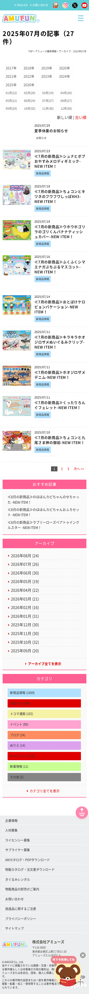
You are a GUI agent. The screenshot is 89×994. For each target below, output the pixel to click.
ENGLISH (22, 5)
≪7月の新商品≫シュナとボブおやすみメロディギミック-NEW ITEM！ (59, 161)
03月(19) (48, 92)
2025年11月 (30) (25, 633)
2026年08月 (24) (25, 556)
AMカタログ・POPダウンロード (27, 859)
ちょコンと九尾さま (46, 455)
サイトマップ (14, 928)
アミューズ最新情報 (45, 51)
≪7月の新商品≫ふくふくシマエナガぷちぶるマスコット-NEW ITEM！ (59, 267)
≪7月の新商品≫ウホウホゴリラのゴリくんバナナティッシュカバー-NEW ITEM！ (59, 232)
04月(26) (66, 92)
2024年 (64, 76)
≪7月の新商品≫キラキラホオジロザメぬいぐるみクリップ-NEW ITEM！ (59, 342)
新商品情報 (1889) (22, 692)
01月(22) (11, 92)
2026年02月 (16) (25, 607)
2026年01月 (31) (25, 616)
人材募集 (11, 830)
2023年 (46, 76)
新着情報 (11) (19, 766)
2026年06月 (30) (25, 573)
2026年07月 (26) (25, 564)
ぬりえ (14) (17, 745)
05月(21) (11, 100)
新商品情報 (42, 173)
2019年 (46, 68)
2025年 (11, 85)
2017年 (11, 68)
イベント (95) (19, 724)
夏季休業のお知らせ (51, 131)
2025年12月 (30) (25, 625)
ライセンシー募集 (17, 840)
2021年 (11, 76)
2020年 (64, 68)
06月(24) (29, 100)
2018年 (28, 68)
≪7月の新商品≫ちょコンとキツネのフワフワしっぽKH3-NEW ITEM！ (59, 196)
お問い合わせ (40, 5)
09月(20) (11, 108)
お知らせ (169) (20, 703)
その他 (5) (16, 777)
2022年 (28, 76)
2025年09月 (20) (25, 651)
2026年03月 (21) (25, 599)
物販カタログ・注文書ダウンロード (30, 869)
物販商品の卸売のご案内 (22, 889)
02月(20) (29, 92)
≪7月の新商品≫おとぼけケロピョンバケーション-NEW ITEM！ (59, 307)
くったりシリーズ (44, 421)
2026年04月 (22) (25, 590)
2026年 (28, 85)
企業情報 (11, 820)
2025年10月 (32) (25, 642)
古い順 (80, 117)
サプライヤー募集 (17, 849)
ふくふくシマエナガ (46, 285)
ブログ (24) (17, 735)
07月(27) (48, 100)
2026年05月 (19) (25, 581)
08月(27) (66, 100)
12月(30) (66, 108)
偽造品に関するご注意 (20, 908)
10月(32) (29, 108)
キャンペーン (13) (22, 756)
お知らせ (41, 138)
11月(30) (48, 108)
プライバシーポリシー (20, 918)
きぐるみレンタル (17, 879)
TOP (30, 51)
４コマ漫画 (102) (21, 713)
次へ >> (79, 468)
